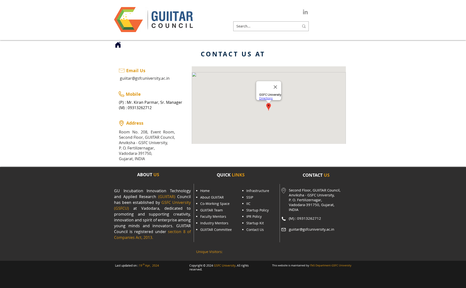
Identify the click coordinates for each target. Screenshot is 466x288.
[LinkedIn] (305, 12)
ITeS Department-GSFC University (330, 265)
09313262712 (140, 107)
